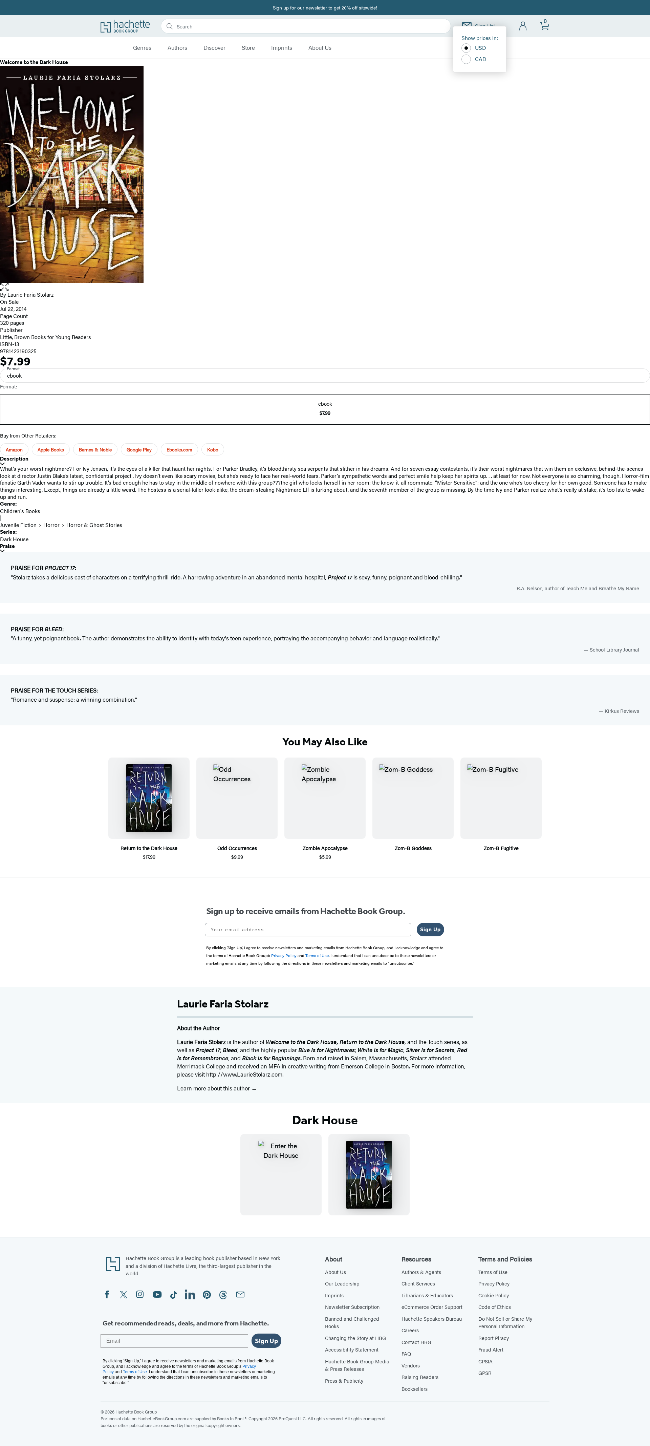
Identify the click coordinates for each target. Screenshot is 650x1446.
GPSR (485, 1372)
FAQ (406, 1353)
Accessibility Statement (351, 1349)
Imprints (281, 47)
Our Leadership (342, 1283)
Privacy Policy (494, 1283)
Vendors (411, 1365)
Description (14, 458)
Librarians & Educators (427, 1295)
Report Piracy (493, 1337)
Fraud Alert (490, 1349)
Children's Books (20, 511)
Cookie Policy (493, 1295)
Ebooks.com (179, 449)
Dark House (14, 539)
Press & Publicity (344, 1380)
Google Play (139, 449)
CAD (480, 59)
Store (248, 47)
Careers (410, 1330)
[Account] (523, 26)
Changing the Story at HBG (355, 1337)
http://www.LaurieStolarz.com (244, 1074)
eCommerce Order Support (432, 1306)
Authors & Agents (421, 1271)
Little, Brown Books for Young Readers (45, 337)
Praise (7, 546)
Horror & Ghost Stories (94, 525)
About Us (319, 47)
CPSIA (485, 1361)
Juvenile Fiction (18, 525)
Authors (177, 47)
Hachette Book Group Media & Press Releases (357, 1365)
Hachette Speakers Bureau (432, 1318)
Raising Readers (420, 1376)
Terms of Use (492, 1271)
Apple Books (51, 449)
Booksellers (415, 1388)
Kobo (212, 449)
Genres (142, 47)
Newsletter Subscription (352, 1306)
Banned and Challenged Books (352, 1322)
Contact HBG (416, 1341)
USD (480, 47)
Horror (51, 525)
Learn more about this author (214, 1088)
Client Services (418, 1283)
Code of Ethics (494, 1306)
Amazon (14, 449)
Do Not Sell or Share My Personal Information (505, 1322)
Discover (214, 47)
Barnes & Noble (95, 449)
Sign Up (430, 929)
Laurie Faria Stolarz (30, 294)
